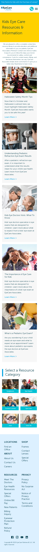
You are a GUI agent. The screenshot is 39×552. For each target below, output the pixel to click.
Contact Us (9, 462)
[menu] (36, 9)
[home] (6, 9)
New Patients (10, 507)
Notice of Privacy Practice (26, 496)
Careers (8, 466)
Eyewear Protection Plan (9, 521)
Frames (25, 446)
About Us (8, 458)
